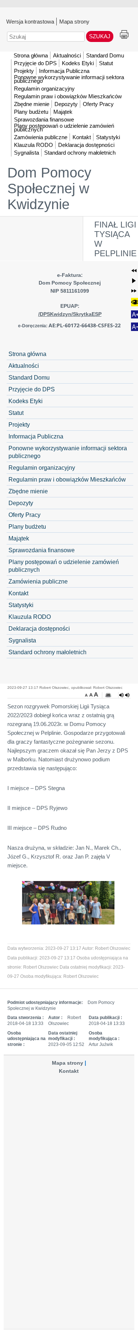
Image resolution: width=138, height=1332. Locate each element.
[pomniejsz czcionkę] (87, 694)
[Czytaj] (124, 695)
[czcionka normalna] (91, 694)
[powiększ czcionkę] (96, 694)
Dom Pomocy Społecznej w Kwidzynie (49, 188)
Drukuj (124, 34)
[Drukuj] (108, 695)
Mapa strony (74, 21)
